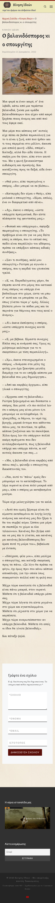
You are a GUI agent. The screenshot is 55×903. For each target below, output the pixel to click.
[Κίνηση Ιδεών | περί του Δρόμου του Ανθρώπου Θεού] (7, 4)
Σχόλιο (15, 695)
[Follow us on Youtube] (27, 897)
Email (14, 730)
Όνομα (15, 718)
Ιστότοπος (17, 743)
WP (20, 886)
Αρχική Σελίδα (10, 18)
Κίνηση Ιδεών (26, 18)
